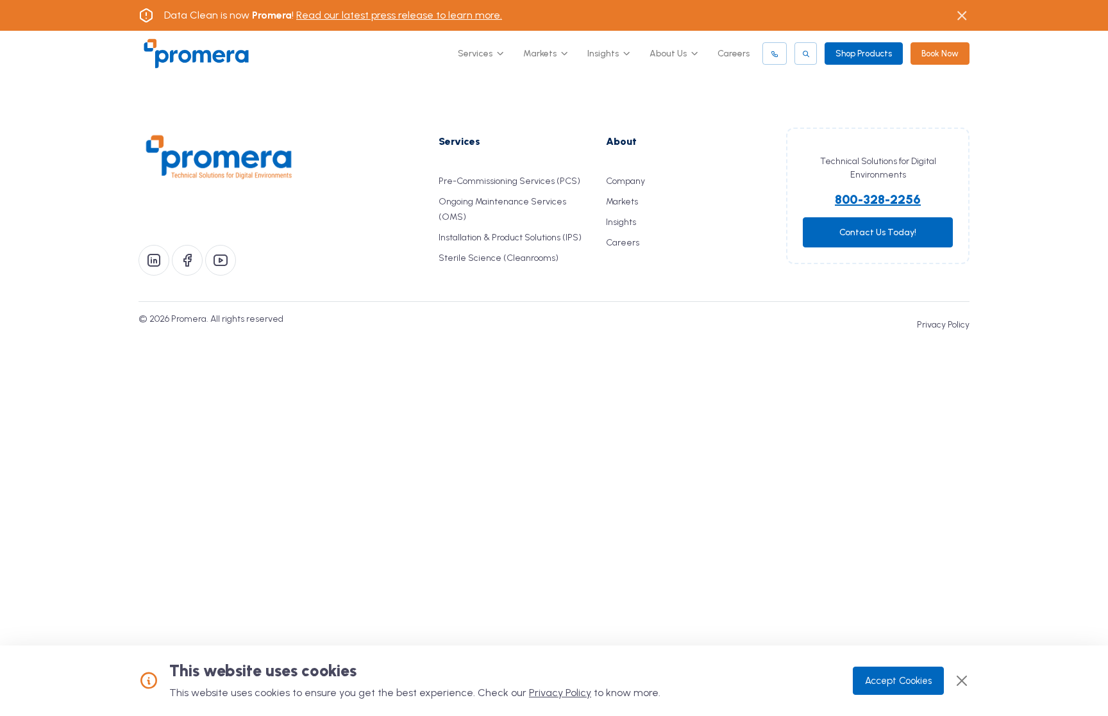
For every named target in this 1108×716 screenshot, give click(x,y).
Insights (603, 53)
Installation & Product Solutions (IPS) (510, 237)
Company (625, 181)
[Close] (962, 680)
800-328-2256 (878, 199)
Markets (540, 53)
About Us (668, 53)
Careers (734, 53)
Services (475, 53)
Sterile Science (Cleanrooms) (498, 258)
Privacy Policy (943, 324)
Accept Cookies (898, 681)
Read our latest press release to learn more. (399, 15)
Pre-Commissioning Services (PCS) (509, 181)
